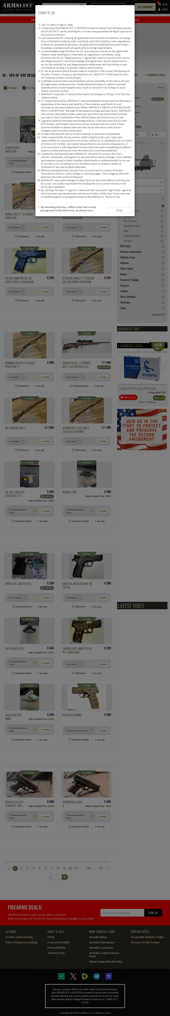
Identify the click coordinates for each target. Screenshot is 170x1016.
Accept (119, 210)
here (90, 210)
